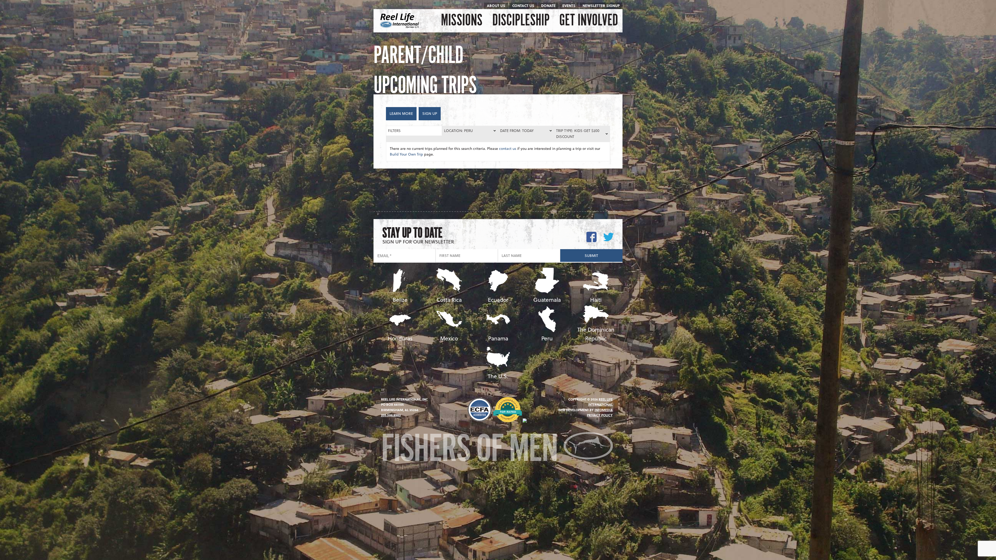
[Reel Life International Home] (400, 21)
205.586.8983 (391, 415)
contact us (507, 148)
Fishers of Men (472, 450)
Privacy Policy (600, 415)
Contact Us (523, 5)
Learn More (401, 113)
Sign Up (429, 113)
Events (569, 5)
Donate (548, 5)
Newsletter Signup (601, 5)
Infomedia (603, 410)
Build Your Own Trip (406, 154)
